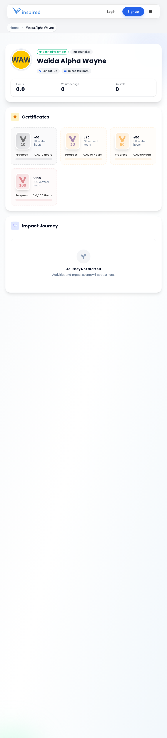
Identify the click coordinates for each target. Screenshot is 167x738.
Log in (111, 11)
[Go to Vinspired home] (26, 11)
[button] (151, 11)
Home (14, 28)
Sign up (133, 11)
